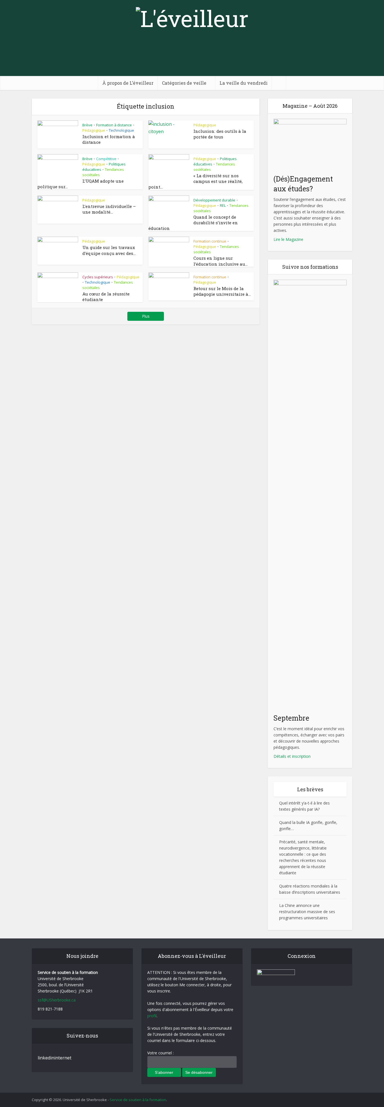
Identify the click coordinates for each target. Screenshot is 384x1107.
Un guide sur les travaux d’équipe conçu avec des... (109, 250)
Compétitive (106, 158)
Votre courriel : (160, 1053)
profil (152, 1015)
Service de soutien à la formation (138, 1099)
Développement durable (214, 200)
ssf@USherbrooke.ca (57, 1000)
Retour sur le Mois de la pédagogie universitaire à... (222, 291)
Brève (87, 124)
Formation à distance (114, 124)
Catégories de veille (184, 83)
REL (223, 205)
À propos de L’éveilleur (127, 83)
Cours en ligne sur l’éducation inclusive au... (220, 260)
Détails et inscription (292, 756)
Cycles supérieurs (97, 276)
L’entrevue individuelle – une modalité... (109, 209)
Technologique (121, 130)
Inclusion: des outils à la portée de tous (219, 134)
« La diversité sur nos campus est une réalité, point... (195, 181)
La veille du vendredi (244, 83)
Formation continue (209, 241)
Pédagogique (93, 130)
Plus (146, 316)
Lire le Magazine (288, 239)
